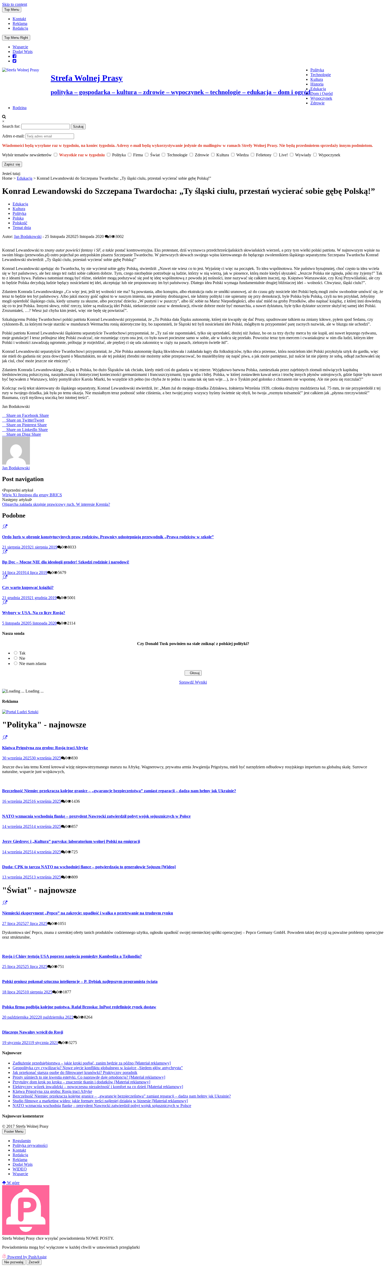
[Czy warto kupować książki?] (2, 577)
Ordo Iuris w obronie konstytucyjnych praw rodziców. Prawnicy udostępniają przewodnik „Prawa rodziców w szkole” (108, 537)
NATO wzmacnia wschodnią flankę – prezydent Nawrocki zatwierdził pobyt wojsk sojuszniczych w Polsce (96, 816)
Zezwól (34, 1262)
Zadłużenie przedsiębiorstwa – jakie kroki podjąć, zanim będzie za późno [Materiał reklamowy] (92, 1063)
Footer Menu (13, 1131)
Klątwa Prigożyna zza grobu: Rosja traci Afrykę (45, 748)
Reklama (20, 23)
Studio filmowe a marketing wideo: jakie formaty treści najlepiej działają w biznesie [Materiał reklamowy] (100, 1101)
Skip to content (14, 4)
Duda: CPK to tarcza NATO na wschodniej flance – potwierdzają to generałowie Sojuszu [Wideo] (89, 867)
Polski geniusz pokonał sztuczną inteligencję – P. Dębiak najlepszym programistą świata (80, 981)
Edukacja (318, 89)
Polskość (20, 223)
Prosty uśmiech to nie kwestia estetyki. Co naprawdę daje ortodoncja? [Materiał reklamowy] (89, 1077)
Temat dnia (22, 227)
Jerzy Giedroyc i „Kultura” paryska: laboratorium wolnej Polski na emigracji (71, 841)
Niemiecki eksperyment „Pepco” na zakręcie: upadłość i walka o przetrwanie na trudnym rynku (87, 913)
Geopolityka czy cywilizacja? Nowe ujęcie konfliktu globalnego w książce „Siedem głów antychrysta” (98, 1068)
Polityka (317, 70)
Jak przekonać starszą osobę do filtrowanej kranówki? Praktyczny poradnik (75, 1072)
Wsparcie (20, 47)
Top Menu (11, 10)
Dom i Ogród (321, 93)
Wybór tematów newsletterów (27, 155)
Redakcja (20, 28)
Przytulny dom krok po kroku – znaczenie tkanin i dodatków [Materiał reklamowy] (81, 1082)
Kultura (316, 79)
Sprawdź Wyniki (193, 682)
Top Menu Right (16, 38)
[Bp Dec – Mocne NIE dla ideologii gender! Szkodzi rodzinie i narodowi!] (2, 552)
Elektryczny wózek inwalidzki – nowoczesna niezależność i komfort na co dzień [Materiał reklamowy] (98, 1086)
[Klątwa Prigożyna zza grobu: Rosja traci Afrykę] (2, 737)
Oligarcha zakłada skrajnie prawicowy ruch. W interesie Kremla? (56, 504)
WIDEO (20, 1169)
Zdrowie (317, 103)
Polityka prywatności (30, 1145)
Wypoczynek (321, 98)
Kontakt (19, 19)
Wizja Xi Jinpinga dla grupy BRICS (32, 495)
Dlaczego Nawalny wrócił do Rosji (32, 1032)
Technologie (320, 74)
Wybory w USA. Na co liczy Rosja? (33, 612)
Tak (22, 653)
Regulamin (22, 1140)
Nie (22, 658)
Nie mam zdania (32, 663)
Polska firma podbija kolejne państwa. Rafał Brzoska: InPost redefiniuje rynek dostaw (79, 1007)
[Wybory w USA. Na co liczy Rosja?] (2, 602)
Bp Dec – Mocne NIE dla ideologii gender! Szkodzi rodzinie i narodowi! (65, 562)
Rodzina (20, 107)
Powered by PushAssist (26, 1257)
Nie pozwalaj (13, 1262)
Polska (18, 218)
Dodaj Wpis (23, 51)
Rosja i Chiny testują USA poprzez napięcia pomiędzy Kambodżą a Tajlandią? (72, 956)
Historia (317, 84)
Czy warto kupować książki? (28, 587)
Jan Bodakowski (27, 236)
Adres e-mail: (13, 136)
